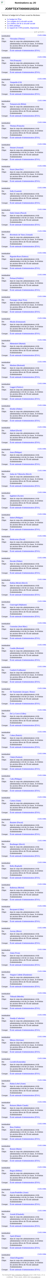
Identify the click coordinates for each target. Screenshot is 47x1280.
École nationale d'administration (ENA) (25, 51)
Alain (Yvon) (15, 953)
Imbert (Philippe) (16, 518)
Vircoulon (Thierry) (17, 39)
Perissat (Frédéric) (17, 278)
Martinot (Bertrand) (17, 365)
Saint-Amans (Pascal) (18, 213)
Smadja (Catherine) (17, 1018)
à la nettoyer (35, 1277)
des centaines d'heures (20, 1275)
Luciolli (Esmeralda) (17, 1062)
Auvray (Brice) (15, 931)
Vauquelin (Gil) (16, 82)
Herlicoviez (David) (17, 539)
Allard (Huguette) (16, 1258)
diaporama (34, 28)
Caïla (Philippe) (16, 779)
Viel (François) (15, 60)
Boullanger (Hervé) (17, 844)
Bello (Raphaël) (16, 866)
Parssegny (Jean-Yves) (18, 300)
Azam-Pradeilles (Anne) (19, 1192)
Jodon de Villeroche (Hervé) (20, 474)
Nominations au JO (25, 3)
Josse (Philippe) (16, 452)
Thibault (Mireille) (17, 997)
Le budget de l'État (14, 19)
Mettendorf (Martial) (17, 344)
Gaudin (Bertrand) (17, 648)
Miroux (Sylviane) (17, 1040)
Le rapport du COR (14, 28)
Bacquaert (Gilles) (17, 909)
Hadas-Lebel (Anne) (18, 1084)
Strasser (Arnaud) (16, 148)
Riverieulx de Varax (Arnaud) (21, 235)
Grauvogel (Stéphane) (18, 605)
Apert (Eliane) (15, 1236)
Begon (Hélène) (16, 1171)
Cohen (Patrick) (16, 735)
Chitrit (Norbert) (16, 757)
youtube (26, 28)
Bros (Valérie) (15, 1127)
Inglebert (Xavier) (17, 496)
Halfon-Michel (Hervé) (18, 583)
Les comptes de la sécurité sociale (20, 21)
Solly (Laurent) (15, 191)
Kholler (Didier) (16, 409)
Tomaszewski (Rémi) (18, 104)
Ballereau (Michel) (17, 888)
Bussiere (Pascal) (16, 822)
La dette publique (13, 26)
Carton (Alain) (15, 801)
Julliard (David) (16, 431)
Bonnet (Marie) (16, 1149)
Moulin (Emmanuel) (17, 322)
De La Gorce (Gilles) (18, 714)
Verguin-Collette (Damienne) (21, 975)
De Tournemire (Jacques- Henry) (22, 692)
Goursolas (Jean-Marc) (18, 626)
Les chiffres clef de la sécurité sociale (21, 23)
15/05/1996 (41, 35)
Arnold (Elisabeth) (17, 1214)
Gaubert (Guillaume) (18, 670)
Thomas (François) (17, 126)
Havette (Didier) (16, 561)
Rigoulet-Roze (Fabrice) (19, 256)
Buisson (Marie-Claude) (19, 1105)
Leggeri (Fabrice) (16, 387)
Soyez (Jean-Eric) (16, 169)
